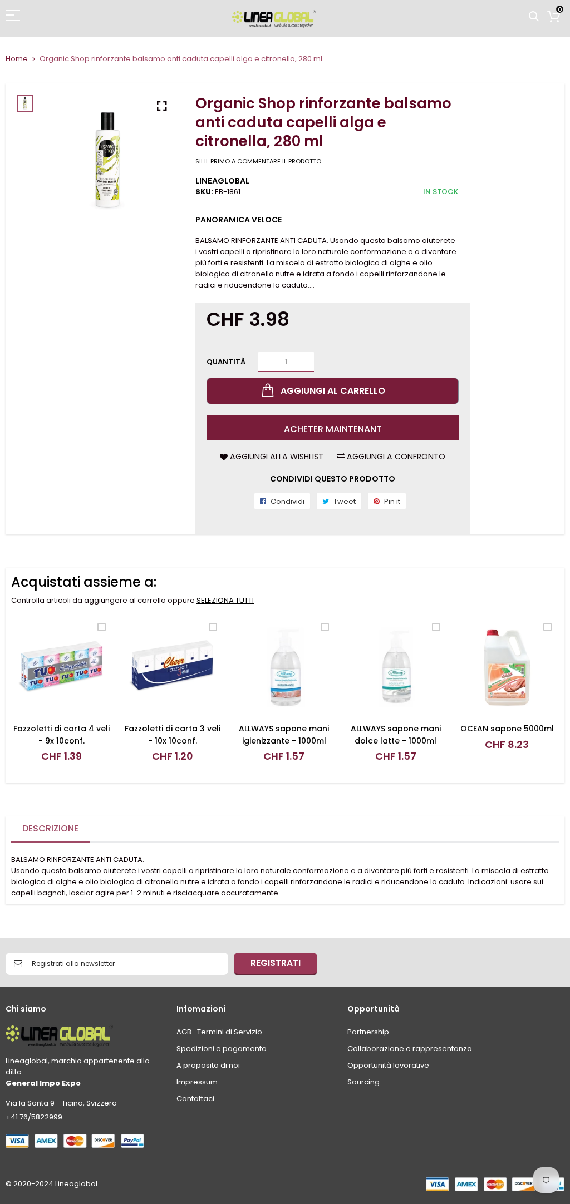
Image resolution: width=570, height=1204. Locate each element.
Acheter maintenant (333, 429)
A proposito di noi (208, 1065)
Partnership (368, 1032)
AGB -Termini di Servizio (219, 1032)
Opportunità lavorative (388, 1065)
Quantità (226, 361)
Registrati (275, 963)
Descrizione (50, 828)
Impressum (197, 1082)
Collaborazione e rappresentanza (409, 1048)
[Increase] (307, 361)
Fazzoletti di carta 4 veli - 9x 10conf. (61, 734)
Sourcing (363, 1082)
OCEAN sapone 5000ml (507, 728)
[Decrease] (265, 361)
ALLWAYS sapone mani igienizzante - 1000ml (284, 734)
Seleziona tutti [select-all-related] (225, 600)
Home (17, 58)
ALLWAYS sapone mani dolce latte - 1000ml (396, 734)
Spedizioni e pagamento (221, 1048)
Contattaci (195, 1098)
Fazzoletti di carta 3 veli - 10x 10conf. (172, 734)
